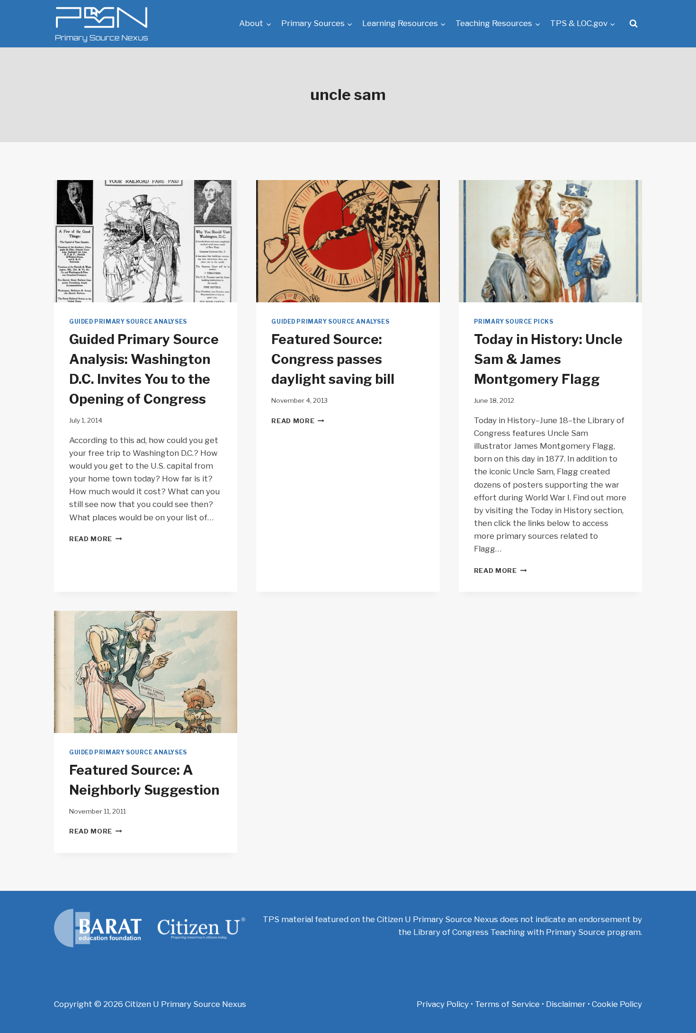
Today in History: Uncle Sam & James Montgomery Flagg (548, 359)
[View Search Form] (633, 23)
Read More (95, 539)
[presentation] (145, 241)
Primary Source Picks (513, 321)
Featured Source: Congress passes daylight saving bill (332, 359)
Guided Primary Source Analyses (128, 321)
